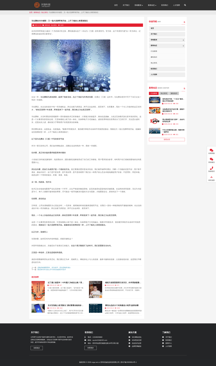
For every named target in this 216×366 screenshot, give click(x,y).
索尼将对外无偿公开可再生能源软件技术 (51, 269)
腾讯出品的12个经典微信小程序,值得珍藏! (122, 305)
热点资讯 (44, 12)
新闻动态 (37, 12)
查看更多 (37, 348)
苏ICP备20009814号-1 (128, 362)
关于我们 (35, 332)
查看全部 (167, 139)
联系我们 (89, 332)
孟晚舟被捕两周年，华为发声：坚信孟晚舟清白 (54, 267)
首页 (30, 12)
